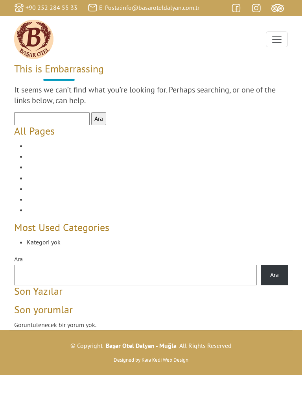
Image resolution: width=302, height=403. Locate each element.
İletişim (37, 178)
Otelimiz (38, 210)
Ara (18, 259)
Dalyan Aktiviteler (50, 146)
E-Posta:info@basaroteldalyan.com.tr (149, 7)
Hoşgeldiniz (43, 167)
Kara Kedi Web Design (165, 360)
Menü (34, 188)
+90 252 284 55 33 (51, 7)
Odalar (36, 199)
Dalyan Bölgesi (47, 156)
